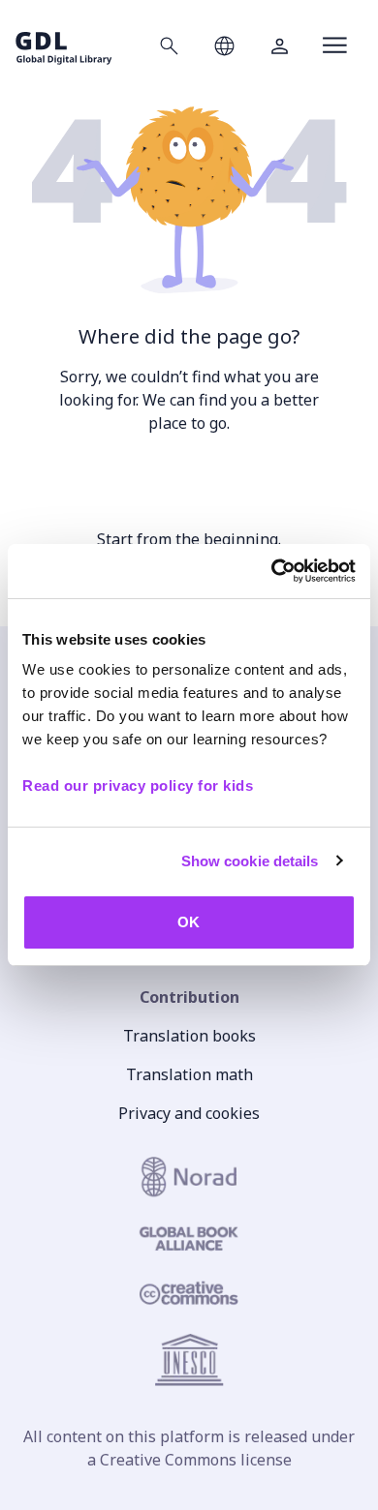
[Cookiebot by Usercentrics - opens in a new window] (272, 571)
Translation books (189, 1035)
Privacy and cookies (189, 1113)
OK (188, 922)
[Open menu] (334, 45)
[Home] (64, 45)
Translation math (189, 1074)
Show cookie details (250, 861)
